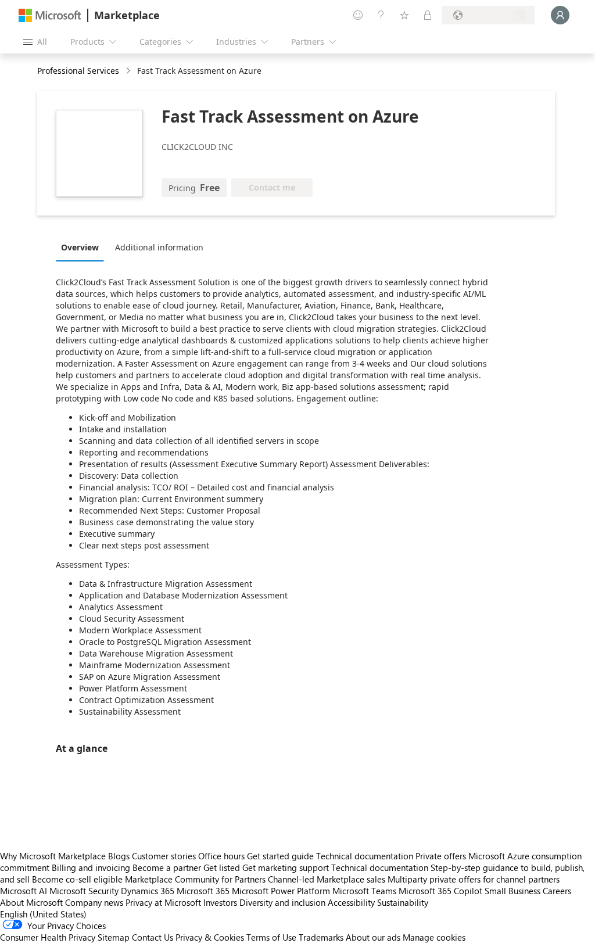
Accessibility (351, 902)
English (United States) (43, 914)
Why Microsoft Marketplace (53, 856)
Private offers (440, 856)
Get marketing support (285, 867)
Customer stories (164, 856)
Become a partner (166, 867)
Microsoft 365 (203, 891)
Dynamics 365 (147, 891)
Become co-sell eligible (77, 879)
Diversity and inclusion (282, 902)
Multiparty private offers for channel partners (474, 879)
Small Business (512, 891)
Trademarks (321, 937)
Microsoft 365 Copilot (440, 891)
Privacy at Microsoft (163, 902)
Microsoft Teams (364, 891)
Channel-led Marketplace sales (326, 879)
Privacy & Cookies (209, 937)
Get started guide (280, 856)
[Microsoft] (50, 15)
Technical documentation (364, 856)
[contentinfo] (129, 71)
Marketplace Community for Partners (195, 879)
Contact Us (152, 937)
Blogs (119, 856)
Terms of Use (271, 937)
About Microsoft (31, 902)
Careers (557, 891)
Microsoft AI (23, 891)
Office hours (221, 856)
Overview (80, 247)
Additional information (159, 247)
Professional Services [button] (78, 70)
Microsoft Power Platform (281, 891)
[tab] (83, 247)
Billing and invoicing (91, 867)
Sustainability (402, 902)
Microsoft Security (84, 891)
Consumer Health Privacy (47, 937)
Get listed (221, 867)
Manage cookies (434, 937)
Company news (94, 902)
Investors (220, 902)
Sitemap (114, 937)
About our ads (373, 937)
